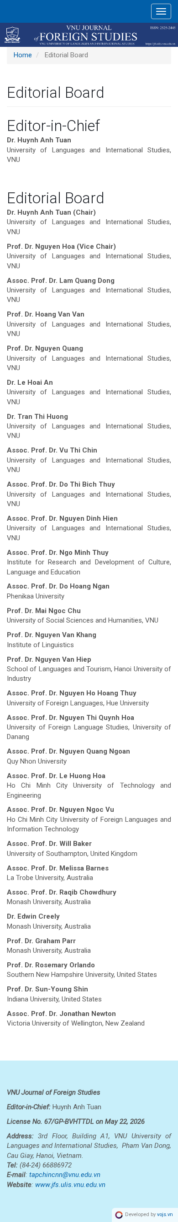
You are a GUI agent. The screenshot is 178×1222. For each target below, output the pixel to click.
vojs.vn (165, 1215)
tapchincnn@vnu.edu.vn (64, 1175)
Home (23, 55)
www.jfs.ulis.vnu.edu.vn (70, 1185)
